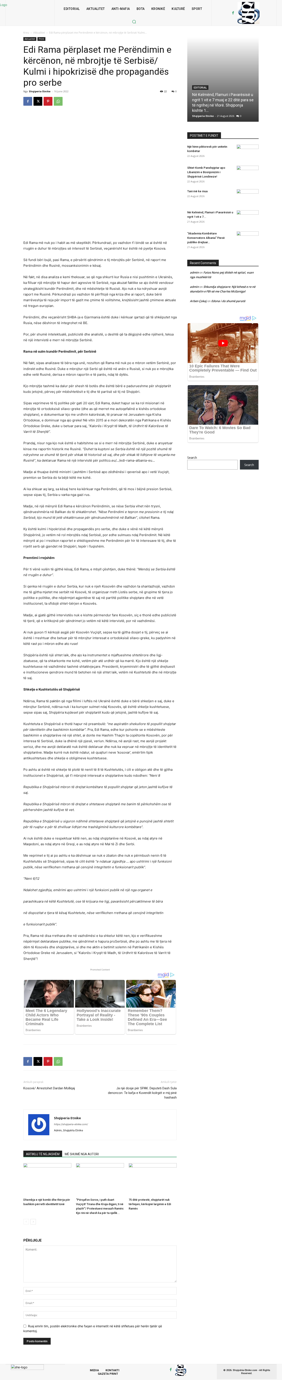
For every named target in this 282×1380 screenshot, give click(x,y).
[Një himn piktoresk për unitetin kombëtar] (248, 152)
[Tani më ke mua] (248, 197)
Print (41, 38)
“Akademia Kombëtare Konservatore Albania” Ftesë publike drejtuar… (206, 238)
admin (194, 272)
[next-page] (33, 1221)
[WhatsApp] (58, 101)
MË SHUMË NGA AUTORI (82, 1154)
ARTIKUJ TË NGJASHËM (42, 1154)
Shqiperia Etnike (39, 91)
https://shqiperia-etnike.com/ (71, 1124)
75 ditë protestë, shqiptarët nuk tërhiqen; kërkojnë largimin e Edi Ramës (150, 1204)
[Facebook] (233, 13)
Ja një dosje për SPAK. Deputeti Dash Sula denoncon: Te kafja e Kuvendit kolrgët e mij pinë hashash (142, 1092)
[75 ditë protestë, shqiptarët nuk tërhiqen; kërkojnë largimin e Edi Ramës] (153, 1179)
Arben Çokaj (198, 301)
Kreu (26, 32)
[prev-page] (26, 1221)
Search (192, 457)
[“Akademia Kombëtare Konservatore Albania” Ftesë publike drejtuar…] (248, 239)
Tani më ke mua (197, 191)
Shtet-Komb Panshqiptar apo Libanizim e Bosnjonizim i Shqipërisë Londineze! (206, 172)
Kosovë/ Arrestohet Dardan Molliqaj (49, 1088)
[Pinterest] (48, 101)
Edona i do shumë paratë (228, 301)
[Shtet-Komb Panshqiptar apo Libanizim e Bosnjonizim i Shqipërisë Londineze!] (248, 173)
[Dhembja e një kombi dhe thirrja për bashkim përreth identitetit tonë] (47, 1179)
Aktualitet (39, 32)
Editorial (200, 87)
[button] (134, 21)
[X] (37, 101)
